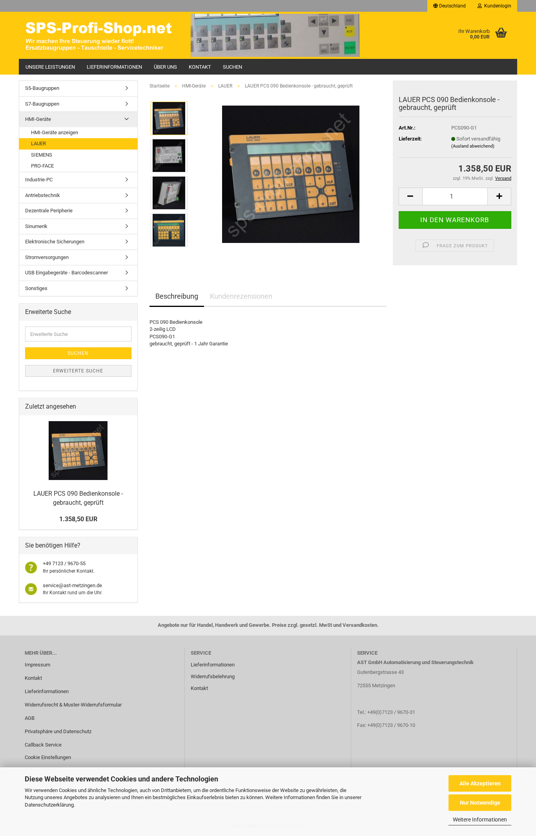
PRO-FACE (42, 166)
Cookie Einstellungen (48, 757)
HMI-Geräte (38, 119)
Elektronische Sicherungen (54, 242)
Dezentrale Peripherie (49, 211)
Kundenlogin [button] (496, 6)
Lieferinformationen (114, 67)
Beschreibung (176, 296)
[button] (449, 6)
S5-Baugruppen (42, 88)
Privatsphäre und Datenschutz (58, 731)
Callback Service (43, 745)
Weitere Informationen (480, 819)
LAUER (38, 143)
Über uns (165, 67)
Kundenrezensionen (241, 296)
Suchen (232, 67)
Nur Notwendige (480, 802)
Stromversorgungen (47, 257)
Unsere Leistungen (50, 67)
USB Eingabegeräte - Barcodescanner (66, 273)
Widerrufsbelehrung (213, 676)
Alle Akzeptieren (480, 783)
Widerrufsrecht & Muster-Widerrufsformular (73, 705)
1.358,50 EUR (78, 519)
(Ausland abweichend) (472, 146)
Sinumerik (36, 226)
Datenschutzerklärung (49, 805)
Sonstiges (36, 288)
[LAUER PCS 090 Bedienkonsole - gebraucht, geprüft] (290, 174)
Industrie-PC (39, 180)
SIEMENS (41, 155)
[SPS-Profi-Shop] (102, 35)
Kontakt (200, 67)
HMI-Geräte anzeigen (54, 132)
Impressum (37, 665)
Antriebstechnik (42, 195)
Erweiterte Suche (78, 371)
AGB (30, 718)
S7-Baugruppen (42, 104)
